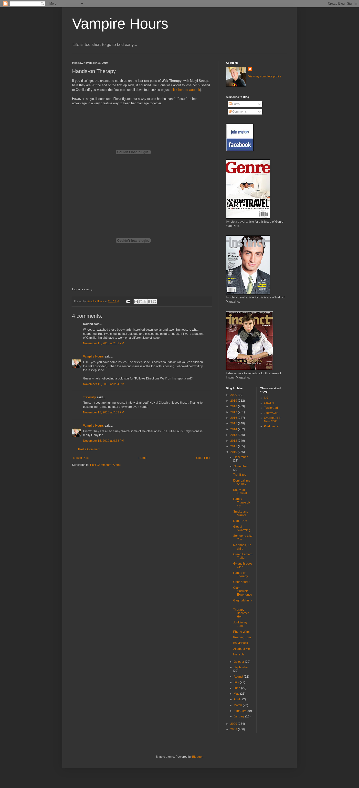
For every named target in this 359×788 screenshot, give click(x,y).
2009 (234, 723)
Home (142, 458)
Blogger (197, 756)
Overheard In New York (272, 419)
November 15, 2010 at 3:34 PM (103, 384)
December (241, 457)
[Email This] (136, 301)
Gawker (269, 403)
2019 (234, 400)
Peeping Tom (242, 637)
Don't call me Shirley (241, 482)
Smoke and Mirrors (240, 513)
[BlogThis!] (140, 301)
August (239, 676)
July (237, 682)
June (237, 688)
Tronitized (239, 474)
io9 (266, 397)
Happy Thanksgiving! (242, 502)
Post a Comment (89, 449)
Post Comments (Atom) (105, 465)
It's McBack (240, 643)
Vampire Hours (120, 23)
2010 (234, 452)
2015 (234, 423)
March (238, 705)
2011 (234, 446)
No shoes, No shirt (242, 546)
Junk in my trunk (240, 624)
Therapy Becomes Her (241, 613)
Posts (236, 104)
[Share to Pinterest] (154, 301)
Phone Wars (241, 631)
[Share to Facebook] (150, 301)
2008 (234, 729)
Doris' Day (240, 521)
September (241, 667)
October (239, 661)
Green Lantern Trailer (243, 556)
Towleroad (271, 408)
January (239, 716)
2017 (234, 412)
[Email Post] (128, 301)
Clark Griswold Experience (242, 591)
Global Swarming (241, 528)
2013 (234, 435)
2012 (234, 440)
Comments (239, 111)
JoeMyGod (271, 413)
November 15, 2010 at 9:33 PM (103, 440)
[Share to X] (145, 301)
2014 (234, 429)
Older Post (203, 458)
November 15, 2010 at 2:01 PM (103, 343)
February (240, 711)
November (241, 466)
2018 (234, 406)
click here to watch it (185, 90)
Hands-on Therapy (240, 574)
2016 (234, 418)
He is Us (238, 654)
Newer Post (81, 458)
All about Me (241, 649)
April (237, 699)
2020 (234, 395)
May (237, 693)
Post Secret (271, 426)
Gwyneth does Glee (242, 565)
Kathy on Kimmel (240, 491)
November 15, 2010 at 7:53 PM (103, 412)
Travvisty (89, 397)
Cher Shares (241, 582)
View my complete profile (264, 76)
